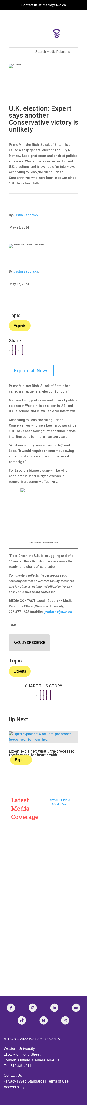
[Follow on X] (43, 1020)
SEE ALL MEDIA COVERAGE (59, 802)
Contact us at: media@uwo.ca (43, 5)
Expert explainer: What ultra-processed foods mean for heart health (42, 753)
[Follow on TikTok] (22, 1020)
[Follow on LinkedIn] (54, 1008)
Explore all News (31, 370)
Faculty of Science (29, 643)
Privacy (10, 1081)
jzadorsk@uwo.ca (58, 612)
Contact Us (13, 1075)
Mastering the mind (31, 954)
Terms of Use (58, 1081)
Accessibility (14, 1087)
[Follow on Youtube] (76, 1008)
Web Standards (31, 1081)
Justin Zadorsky (25, 215)
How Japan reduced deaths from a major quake (40, 910)
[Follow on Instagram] (33, 1008)
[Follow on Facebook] (11, 1008)
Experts (19, 326)
